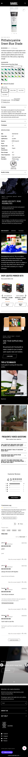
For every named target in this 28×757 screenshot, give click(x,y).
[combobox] (21, 536)
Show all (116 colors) (8, 83)
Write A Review (14, 497)
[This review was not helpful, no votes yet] (25, 559)
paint (19, 530)
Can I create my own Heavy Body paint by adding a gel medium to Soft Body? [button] (12, 445)
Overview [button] (3, 107)
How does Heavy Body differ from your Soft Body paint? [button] (11, 455)
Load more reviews (14, 640)
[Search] (25, 3)
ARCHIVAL (13, 230)
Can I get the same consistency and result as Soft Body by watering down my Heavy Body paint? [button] (12, 461)
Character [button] (3, 121)
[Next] (25, 295)
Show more (4, 533)
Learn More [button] (10, 725)
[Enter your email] (25, 703)
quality (8, 530)
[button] (14, 755)
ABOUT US (4, 711)
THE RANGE (21, 230)
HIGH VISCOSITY (5, 230)
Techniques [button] (4, 125)
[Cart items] (26, 3)
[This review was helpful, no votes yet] (22, 559)
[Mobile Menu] (2, 3)
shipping (14, 530)
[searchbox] (7, 524)
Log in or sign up (17, 98)
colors (3, 530)
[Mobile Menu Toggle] (2, 3)
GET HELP (4, 716)
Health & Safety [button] (5, 172)
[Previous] (2, 295)
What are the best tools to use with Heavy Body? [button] (12, 450)
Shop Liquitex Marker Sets (7, 278)
